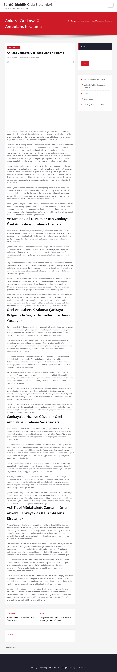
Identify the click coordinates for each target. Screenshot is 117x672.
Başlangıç (72, 21)
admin (14, 57)
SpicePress (68, 667)
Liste (86, 93)
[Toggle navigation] (111, 5)
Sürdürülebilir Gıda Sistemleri (27, 4)
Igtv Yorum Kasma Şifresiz (94, 79)
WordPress (52, 667)
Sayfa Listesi (89, 99)
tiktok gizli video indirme (94, 104)
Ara (83, 46)
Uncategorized (33, 57)
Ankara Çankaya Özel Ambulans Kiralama (95, 21)
